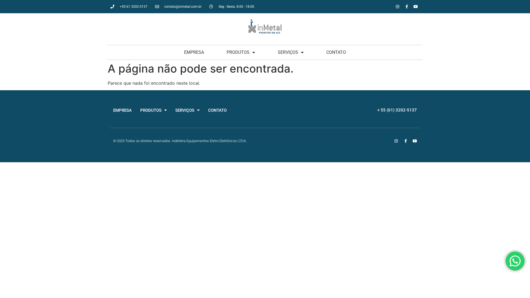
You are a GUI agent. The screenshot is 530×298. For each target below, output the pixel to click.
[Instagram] (397, 6)
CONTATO (336, 52)
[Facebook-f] (406, 6)
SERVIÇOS (288, 52)
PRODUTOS (238, 52)
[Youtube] (416, 6)
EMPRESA (194, 52)
